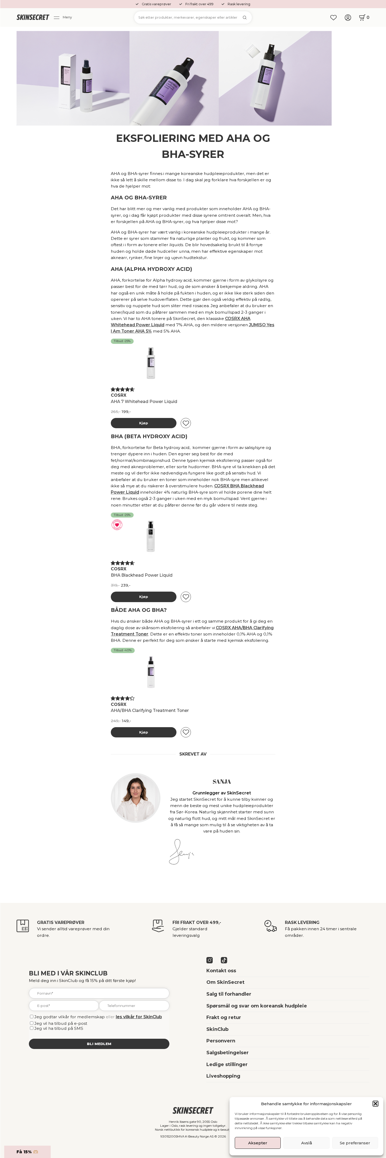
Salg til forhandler (228, 994)
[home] (33, 17)
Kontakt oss (221, 971)
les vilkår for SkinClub (139, 1016)
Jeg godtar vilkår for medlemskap (69, 1016)
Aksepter (257, 1142)
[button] (375, 1103)
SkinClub (217, 1029)
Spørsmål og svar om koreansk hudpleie (256, 1006)
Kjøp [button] (143, 423)
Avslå (306, 1142)
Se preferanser (355, 1142)
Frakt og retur (223, 1017)
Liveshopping (223, 1076)
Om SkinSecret (225, 982)
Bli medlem (99, 1044)
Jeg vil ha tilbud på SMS (58, 1028)
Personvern (220, 1041)
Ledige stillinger (227, 1064)
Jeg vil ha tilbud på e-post (60, 1023)
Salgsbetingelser (227, 1053)
